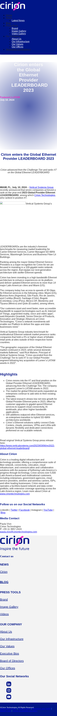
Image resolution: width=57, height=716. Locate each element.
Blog (8, 23)
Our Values (17, 44)
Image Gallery (19, 31)
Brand (15, 28)
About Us (16, 39)
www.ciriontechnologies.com (15, 494)
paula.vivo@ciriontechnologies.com (18, 532)
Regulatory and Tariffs (41, 709)
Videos (4, 614)
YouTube (48, 510)
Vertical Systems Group (41, 187)
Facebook (24, 510)
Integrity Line (5, 711)
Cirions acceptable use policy (25, 711)
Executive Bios (9, 653)
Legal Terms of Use (8, 709)
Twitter (14, 510)
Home (9, 15)
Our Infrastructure (21, 41)
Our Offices (17, 47)
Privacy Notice (24, 709)
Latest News (18, 20)
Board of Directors (12, 660)
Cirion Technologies (44, 195)
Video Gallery (19, 33)
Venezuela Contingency (18, 49)
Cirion (3, 571)
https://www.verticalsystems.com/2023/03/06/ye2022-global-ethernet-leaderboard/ (27, 447)
